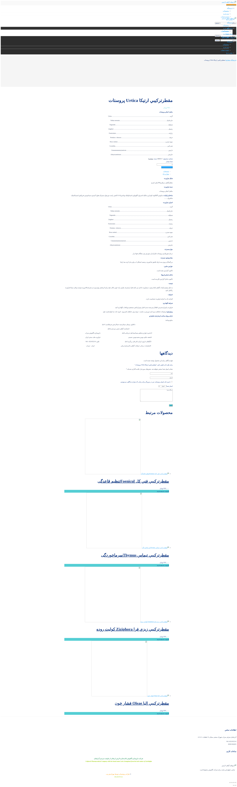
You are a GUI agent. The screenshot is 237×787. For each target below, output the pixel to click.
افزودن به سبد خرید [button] (163, 491)
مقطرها (228, 60)
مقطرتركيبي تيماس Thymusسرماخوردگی (135, 555)
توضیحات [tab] (166, 171)
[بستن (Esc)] (230, 782)
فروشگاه (233, 60)
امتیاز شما (169, 386)
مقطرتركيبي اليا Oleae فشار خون (142, 703)
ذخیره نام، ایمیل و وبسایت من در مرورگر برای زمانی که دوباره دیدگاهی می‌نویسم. (145, 382)
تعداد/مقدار (169, 161)
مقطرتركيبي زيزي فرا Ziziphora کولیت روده (132, 629)
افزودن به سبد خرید (167, 167)
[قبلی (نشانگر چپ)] (235, 785)
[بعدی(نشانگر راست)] (233, 785)
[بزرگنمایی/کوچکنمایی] (235, 782)
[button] (231, 5)
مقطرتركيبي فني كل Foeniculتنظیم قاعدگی (133, 481)
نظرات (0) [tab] (166, 174)
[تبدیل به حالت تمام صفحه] (233, 782)
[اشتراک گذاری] (232, 782)
